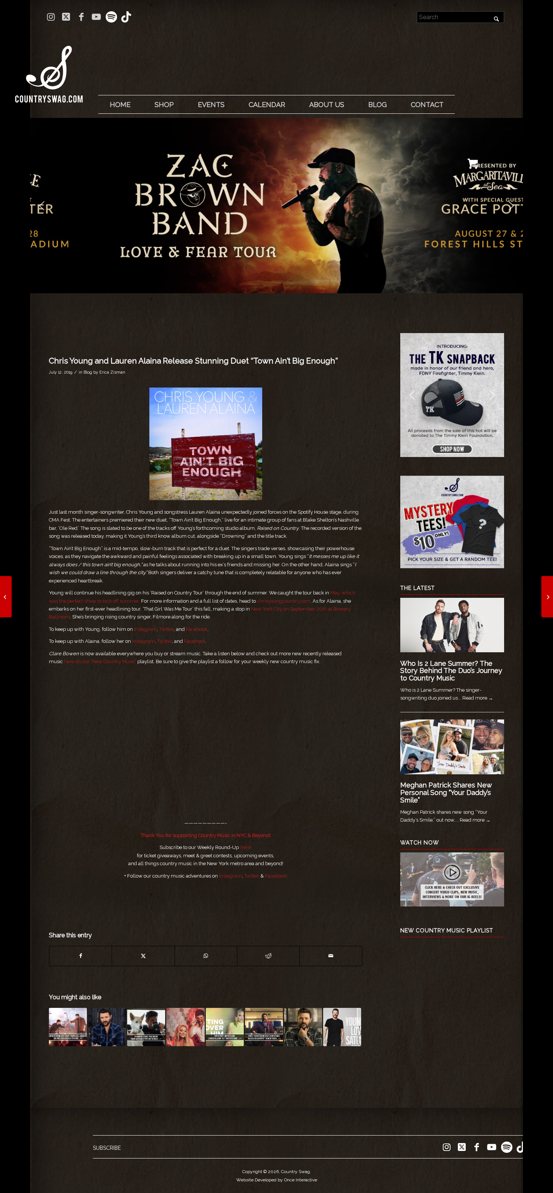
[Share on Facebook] (80, 955)
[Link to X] (66, 17)
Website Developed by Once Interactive (276, 1179)
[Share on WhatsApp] (206, 955)
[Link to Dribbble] (126, 17)
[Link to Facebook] (81, 17)
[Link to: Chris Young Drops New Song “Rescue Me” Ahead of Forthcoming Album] (303, 1027)
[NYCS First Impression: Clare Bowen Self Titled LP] (6, 596)
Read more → (477, 698)
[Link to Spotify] (111, 17)
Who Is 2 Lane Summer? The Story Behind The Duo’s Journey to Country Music (451, 670)
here (245, 847)
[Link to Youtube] (96, 17)
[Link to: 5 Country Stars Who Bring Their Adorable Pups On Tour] (146, 1027)
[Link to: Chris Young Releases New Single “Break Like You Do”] (107, 1027)
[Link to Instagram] (51, 17)
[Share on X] (143, 955)
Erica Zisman (112, 372)
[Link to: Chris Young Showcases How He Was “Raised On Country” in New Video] (264, 1027)
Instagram (145, 629)
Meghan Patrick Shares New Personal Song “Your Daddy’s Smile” (446, 792)
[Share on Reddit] (268, 955)
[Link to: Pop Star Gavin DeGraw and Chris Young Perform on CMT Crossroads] (68, 1027)
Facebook (196, 629)
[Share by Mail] (331, 955)
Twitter (166, 629)
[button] (276, 205)
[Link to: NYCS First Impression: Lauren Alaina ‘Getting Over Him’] (225, 1027)
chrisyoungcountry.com (283, 601)
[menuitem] (120, 104)
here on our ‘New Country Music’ (100, 661)
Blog (88, 372)
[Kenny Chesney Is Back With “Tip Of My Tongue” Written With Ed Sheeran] (547, 596)
